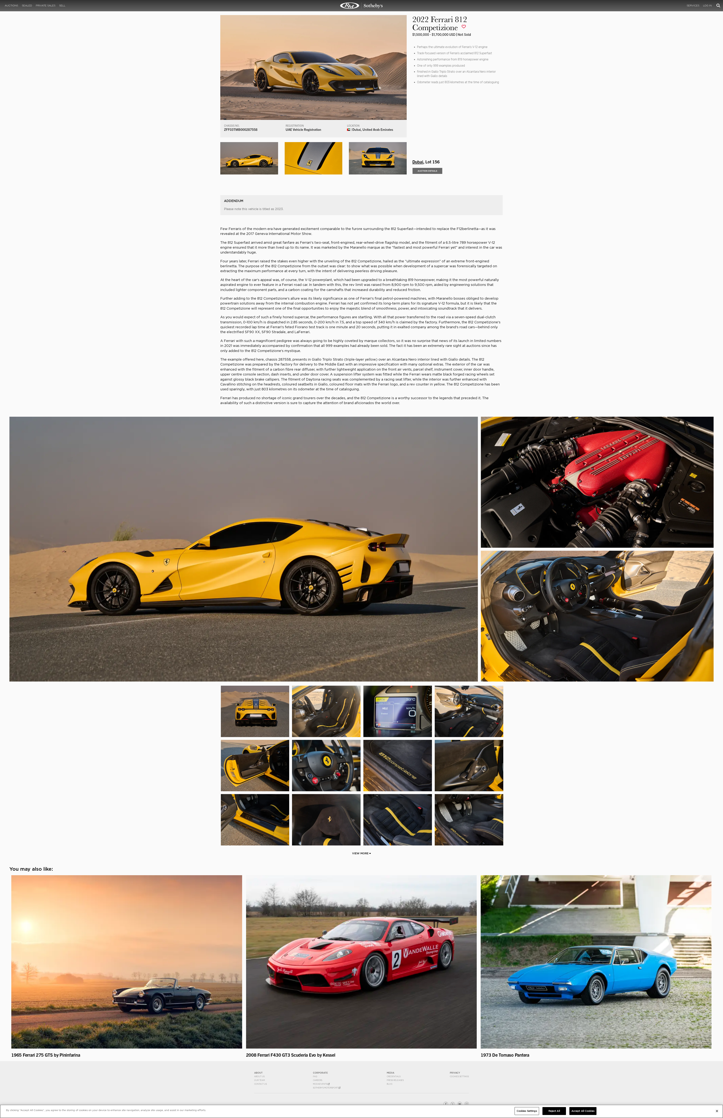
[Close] (717, 1111)
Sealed (27, 5)
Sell (62, 5)
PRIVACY (455, 1072)
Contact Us (260, 1084)
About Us (259, 1076)
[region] (361, 1111)
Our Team (259, 1080)
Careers (317, 1080)
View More (360, 853)
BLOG (389, 1084)
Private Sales (45, 5)
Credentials (393, 1076)
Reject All (554, 1111)
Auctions (11, 5)
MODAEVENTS (320, 1084)
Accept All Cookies (582, 1111)
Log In (707, 5)
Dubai (417, 161)
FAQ (315, 1076)
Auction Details (427, 171)
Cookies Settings (459, 1076)
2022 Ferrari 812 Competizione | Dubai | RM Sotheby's (361, 5)
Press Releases (395, 1080)
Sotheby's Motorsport (326, 1088)
